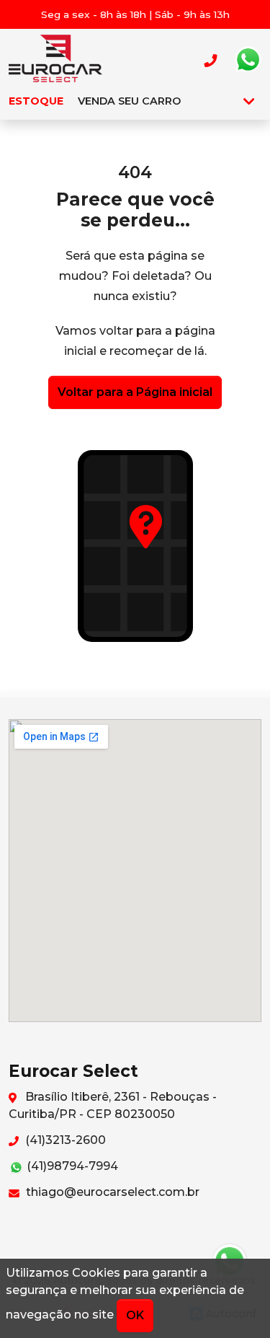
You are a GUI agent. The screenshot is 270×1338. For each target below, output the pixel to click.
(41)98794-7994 (71, 1166)
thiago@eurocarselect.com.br (111, 1192)
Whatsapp (247, 59)
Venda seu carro (129, 100)
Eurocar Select (55, 60)
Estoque (36, 100)
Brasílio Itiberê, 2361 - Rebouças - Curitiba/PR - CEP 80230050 (113, 1105)
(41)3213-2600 (64, 1140)
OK (135, 1315)
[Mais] (248, 101)
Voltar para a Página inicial (135, 392)
